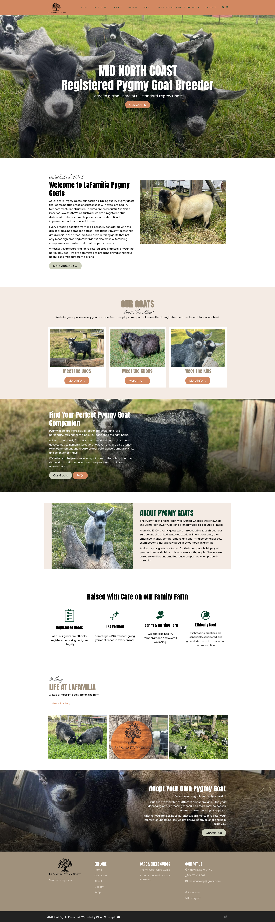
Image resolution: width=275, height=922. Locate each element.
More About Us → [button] (65, 266)
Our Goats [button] (60, 475)
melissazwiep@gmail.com (204, 881)
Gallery (132, 7)
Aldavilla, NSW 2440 (199, 870)
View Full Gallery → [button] (62, 703)
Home (84, 7)
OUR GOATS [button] (137, 105)
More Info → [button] (76, 381)
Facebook (193, 892)
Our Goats (101, 7)
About (118, 7)
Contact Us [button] (214, 833)
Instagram (194, 898)
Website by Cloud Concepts (99, 917)
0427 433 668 (196, 875)
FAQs (147, 7)
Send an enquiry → (60, 880)
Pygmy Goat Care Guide (155, 870)
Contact (210, 7)
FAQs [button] (80, 475)
